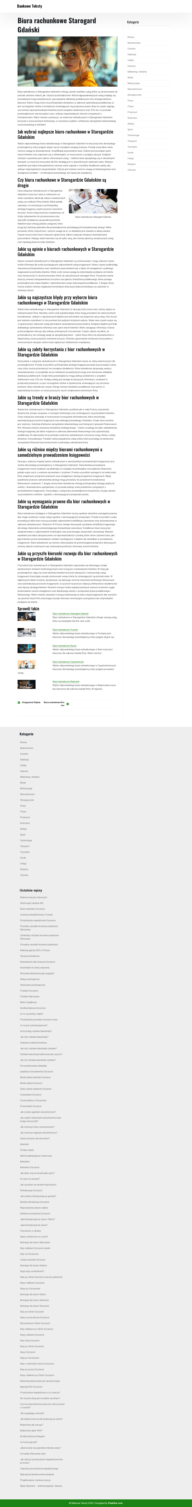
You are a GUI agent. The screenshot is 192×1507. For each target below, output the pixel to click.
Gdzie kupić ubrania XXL (32, 903)
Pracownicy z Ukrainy (30, 1231)
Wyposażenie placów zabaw (34, 1207)
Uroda (130, 152)
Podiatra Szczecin (29, 990)
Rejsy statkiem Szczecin (32, 1283)
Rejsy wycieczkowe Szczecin (34, 1317)
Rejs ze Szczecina (29, 1254)
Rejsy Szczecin (27, 1352)
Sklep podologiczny (30, 979)
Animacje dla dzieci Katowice (34, 1300)
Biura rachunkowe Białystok (66, 681)
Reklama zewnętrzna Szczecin (35, 1213)
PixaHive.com (115, 1503)
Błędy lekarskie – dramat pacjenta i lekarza (41, 1486)
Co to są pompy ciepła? (31, 1014)
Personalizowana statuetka (33, 1065)
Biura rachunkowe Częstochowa (68, 662)
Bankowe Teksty (29, 6)
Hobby (130, 60)
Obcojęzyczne (134, 95)
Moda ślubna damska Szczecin (35, 1077)
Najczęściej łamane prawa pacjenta (37, 1474)
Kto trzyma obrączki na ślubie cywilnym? (40, 1398)
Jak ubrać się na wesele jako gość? (37, 1173)
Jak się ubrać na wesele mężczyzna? (38, 1184)
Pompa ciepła (27, 1150)
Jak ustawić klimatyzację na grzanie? (38, 1196)
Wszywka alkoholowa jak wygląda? (37, 973)
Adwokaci (25, 1161)
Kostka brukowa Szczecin (33, 1008)
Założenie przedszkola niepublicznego (39, 1468)
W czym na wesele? (30, 1179)
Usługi (130, 158)
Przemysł (132, 112)
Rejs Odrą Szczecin (29, 1340)
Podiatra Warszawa (29, 996)
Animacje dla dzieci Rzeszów (34, 1306)
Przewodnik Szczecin (31, 1106)
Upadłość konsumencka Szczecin (36, 1071)
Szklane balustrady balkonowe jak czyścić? (41, 1054)
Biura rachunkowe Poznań (65, 629)
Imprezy (131, 66)
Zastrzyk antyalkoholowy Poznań (36, 914)
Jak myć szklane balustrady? (34, 1037)
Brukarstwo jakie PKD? (31, 1430)
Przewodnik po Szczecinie (33, 1100)
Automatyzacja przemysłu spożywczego (40, 1381)
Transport (132, 141)
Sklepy (130, 123)
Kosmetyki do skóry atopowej (34, 967)
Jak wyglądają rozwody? (32, 1413)
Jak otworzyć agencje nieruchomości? (38, 1132)
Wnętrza (131, 164)
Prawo (130, 106)
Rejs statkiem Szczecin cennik (35, 1248)
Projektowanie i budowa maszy (35, 1480)
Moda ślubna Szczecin (31, 1083)
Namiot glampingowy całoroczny (36, 1155)
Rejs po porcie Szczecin (32, 1369)
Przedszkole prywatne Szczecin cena (38, 1019)
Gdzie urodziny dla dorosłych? (35, 1138)
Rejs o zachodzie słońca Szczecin (37, 1363)
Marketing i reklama (137, 71)
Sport (130, 129)
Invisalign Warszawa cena (33, 1453)
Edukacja (131, 54)
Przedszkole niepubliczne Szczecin (38, 920)
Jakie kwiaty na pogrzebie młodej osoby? (40, 1448)
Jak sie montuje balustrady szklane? (38, 1060)
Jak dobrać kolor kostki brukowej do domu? (41, 1419)
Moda (130, 77)
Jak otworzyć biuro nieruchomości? (37, 1127)
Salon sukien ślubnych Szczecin (35, 1089)
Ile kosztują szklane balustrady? (36, 1031)
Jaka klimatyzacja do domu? (34, 1225)
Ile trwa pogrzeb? (28, 1442)
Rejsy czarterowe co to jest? (34, 1236)
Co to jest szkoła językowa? (34, 1025)
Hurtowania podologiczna (32, 985)
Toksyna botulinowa (29, 956)
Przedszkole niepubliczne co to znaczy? (40, 1392)
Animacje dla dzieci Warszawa (35, 1242)
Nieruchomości (134, 89)
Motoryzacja (133, 83)
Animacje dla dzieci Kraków (33, 1265)
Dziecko (131, 48)
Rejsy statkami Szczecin (32, 1334)
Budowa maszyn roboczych (33, 897)
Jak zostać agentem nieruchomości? (38, 1112)
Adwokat (24, 1144)
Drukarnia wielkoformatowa (33, 1042)
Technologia (133, 135)
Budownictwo (134, 43)
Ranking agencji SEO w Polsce (35, 950)
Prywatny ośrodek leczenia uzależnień (39, 944)
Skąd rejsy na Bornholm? (32, 1271)
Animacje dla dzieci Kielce (33, 1294)
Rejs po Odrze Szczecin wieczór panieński (41, 1277)
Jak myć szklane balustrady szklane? (38, 1048)
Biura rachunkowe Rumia (64, 645)
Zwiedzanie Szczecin (30, 1094)
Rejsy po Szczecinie (30, 1288)
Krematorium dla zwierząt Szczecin (37, 962)
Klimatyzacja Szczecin (31, 1190)
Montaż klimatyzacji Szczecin (34, 1202)
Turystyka (132, 146)
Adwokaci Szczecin (29, 1167)
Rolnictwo (132, 118)
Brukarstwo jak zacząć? (31, 1424)
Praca (130, 100)
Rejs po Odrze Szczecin (32, 1311)
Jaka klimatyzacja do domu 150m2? (37, 1219)
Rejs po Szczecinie (29, 1358)
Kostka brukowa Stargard (32, 1436)
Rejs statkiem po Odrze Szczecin (36, 1329)
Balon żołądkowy (28, 1002)
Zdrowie (131, 170)
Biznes (130, 37)
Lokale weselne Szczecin (32, 1259)
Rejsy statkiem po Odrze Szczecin (37, 1375)
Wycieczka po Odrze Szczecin (35, 1323)
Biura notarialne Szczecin (32, 909)
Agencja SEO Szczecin (31, 1386)
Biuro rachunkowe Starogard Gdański (71, 613)
